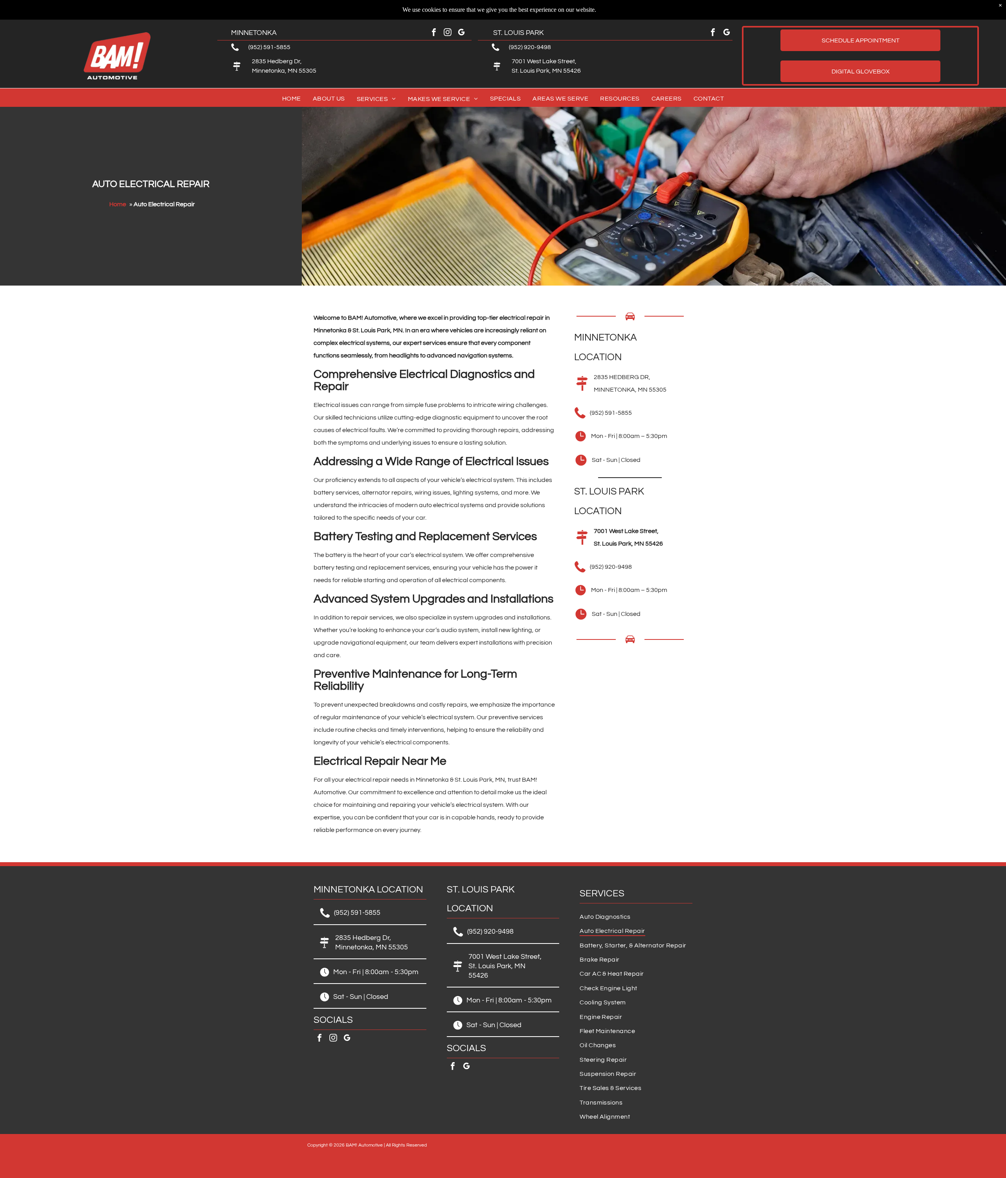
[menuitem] (291, 98)
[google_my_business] (461, 33)
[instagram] (447, 33)
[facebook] (434, 33)
